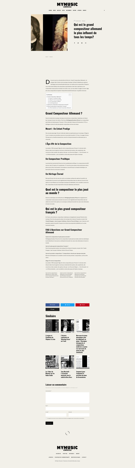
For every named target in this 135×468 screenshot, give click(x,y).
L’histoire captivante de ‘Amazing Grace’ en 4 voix (65, 338)
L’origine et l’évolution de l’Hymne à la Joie (50, 337)
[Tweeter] (78, 43)
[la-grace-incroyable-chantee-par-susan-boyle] (67, 326)
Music (54, 10)
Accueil (50, 10)
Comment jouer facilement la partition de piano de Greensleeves (81, 374)
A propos (79, 10)
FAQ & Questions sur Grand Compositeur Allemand (60, 107)
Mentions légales (75, 457)
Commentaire (48, 390)
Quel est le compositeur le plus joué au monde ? (58, 104)
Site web (70, 412)
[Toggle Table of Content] (69, 94)
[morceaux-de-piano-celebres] (82, 326)
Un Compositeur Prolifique (55, 101)
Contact (84, 10)
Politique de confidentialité (62, 457)
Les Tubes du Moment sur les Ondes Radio (50, 373)
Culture (74, 10)
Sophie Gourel (78, 20)
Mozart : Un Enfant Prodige (55, 98)
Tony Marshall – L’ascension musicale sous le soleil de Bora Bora (66, 374)
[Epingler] (81, 43)
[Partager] (74, 43)
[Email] (85, 43)
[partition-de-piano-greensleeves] (82, 362)
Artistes (59, 10)
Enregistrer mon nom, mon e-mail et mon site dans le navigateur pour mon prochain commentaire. (65, 418)
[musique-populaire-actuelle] (52, 362)
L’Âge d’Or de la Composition (56, 99)
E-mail (47, 412)
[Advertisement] (67, 69)
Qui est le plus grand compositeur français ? (57, 106)
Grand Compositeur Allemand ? (54, 96)
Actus (63, 10)
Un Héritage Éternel (54, 102)
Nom (47, 405)
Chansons (83, 20)
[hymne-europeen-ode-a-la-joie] (52, 326)
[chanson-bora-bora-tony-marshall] (67, 362)
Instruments (68, 10)
